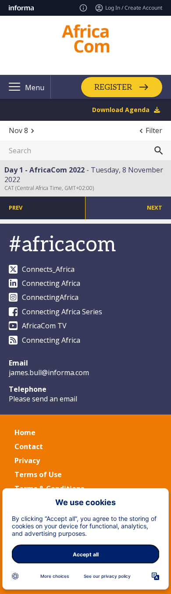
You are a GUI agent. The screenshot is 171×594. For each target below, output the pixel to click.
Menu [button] (34, 87)
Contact (28, 446)
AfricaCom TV (44, 325)
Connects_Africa (48, 269)
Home (25, 432)
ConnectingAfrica (50, 297)
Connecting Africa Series (62, 311)
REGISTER (113, 86)
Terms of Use (38, 474)
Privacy (27, 460)
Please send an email (43, 399)
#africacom (62, 244)
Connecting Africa (51, 283)
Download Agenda (121, 109)
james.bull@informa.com (49, 372)
